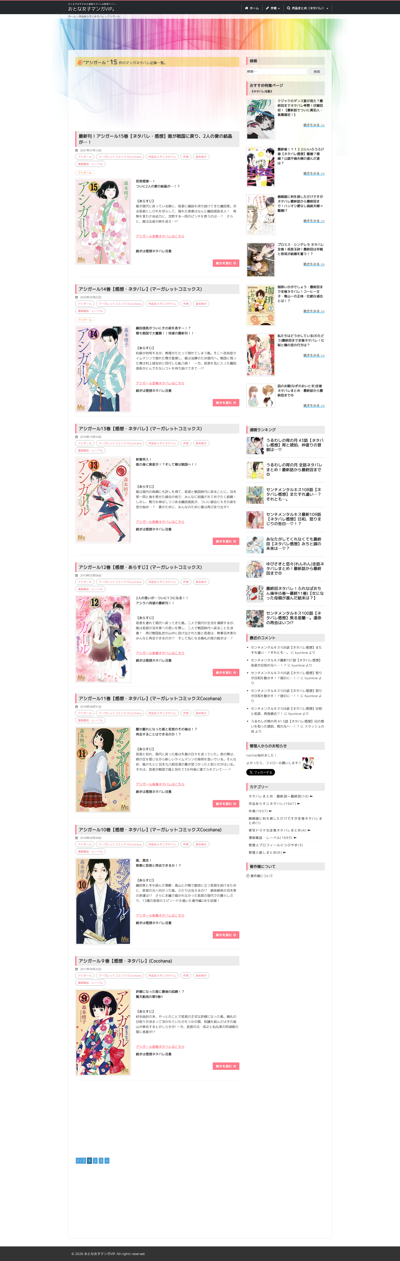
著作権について (261, 876)
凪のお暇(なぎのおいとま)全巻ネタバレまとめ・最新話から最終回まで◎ (300, 390)
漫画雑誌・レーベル (90, 164)
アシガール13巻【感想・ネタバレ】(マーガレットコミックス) (140, 429)
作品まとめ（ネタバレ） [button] (308, 8)
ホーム (254, 8)
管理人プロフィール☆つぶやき (276, 845)
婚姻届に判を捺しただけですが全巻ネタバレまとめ (285, 820)
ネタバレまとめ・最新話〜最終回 (279, 796)
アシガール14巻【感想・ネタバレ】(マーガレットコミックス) (140, 289)
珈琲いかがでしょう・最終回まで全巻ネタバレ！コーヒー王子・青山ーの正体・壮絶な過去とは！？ (300, 294)
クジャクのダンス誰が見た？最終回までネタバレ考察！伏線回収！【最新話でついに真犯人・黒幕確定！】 (300, 108)
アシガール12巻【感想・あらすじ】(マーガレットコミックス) (140, 567)
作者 (186, 157)
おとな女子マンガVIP (99, 1254)
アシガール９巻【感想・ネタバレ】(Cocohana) (125, 961)
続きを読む (224, 263)
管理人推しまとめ (265, 852)
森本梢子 (201, 157)
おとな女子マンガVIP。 (92, 9)
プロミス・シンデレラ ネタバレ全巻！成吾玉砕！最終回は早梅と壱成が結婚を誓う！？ (301, 249)
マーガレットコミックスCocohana (120, 157)
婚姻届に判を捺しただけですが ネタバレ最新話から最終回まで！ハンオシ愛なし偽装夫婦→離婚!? (300, 203)
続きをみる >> (314, 125)
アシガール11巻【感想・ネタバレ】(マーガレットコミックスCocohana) (150, 698)
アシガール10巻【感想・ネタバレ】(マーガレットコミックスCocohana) (150, 830)
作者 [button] (274, 8)
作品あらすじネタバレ (162, 157)
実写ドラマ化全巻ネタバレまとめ (278, 830)
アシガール (85, 157)
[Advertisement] (200, 35)
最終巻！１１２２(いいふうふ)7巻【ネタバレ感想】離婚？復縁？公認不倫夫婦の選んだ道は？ (301, 156)
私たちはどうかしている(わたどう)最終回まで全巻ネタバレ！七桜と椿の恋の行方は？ (301, 340)
